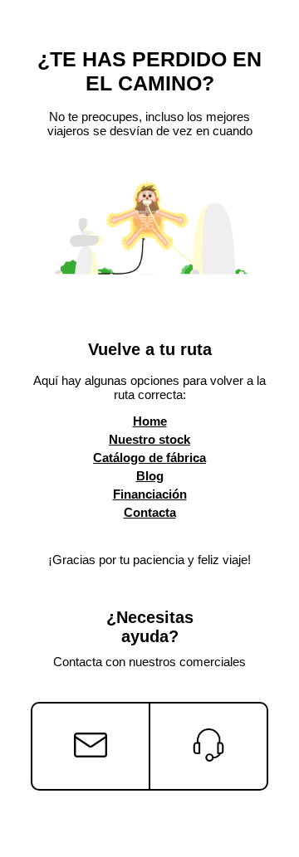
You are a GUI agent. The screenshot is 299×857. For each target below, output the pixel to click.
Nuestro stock (149, 439)
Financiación (150, 494)
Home (150, 421)
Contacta (150, 512)
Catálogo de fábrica (149, 457)
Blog (150, 476)
